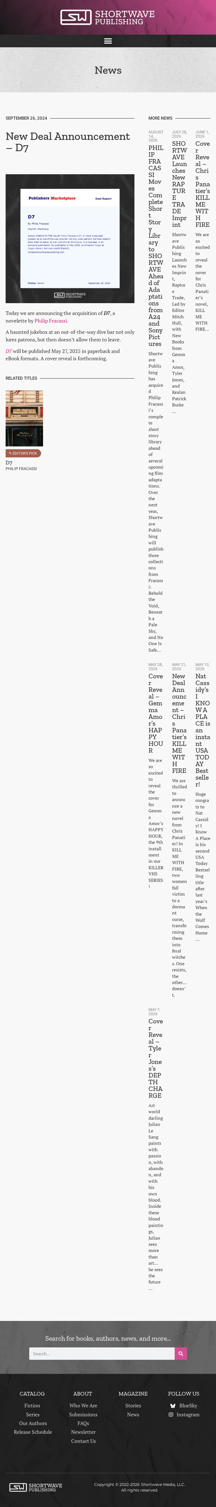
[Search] (181, 1353)
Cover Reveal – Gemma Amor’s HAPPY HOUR (155, 713)
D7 (9, 351)
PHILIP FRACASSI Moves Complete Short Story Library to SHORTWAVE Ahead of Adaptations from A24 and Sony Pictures (155, 246)
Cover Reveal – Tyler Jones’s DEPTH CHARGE (155, 1058)
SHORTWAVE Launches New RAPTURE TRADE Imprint (179, 184)
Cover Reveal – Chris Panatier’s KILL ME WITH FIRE (202, 184)
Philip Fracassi (51, 321)
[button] (108, 41)
